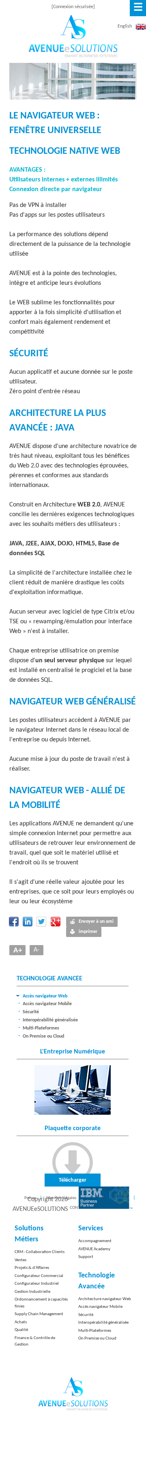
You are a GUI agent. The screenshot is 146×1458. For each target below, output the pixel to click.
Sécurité (31, 1012)
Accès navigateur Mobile (47, 1003)
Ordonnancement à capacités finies (41, 1303)
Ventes (20, 1260)
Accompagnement (95, 1241)
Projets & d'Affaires (32, 1268)
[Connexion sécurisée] (73, 6)
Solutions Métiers (29, 1234)
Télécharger (72, 1180)
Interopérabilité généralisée (50, 1020)
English (125, 26)
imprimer (88, 931)
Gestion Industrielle (32, 1292)
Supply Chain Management (39, 1314)
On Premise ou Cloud (43, 1036)
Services (90, 1228)
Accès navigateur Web (45, 996)
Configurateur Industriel (37, 1283)
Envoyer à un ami (96, 921)
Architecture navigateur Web (104, 1299)
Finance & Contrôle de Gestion (35, 1341)
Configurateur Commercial (39, 1276)
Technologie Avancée (96, 1281)
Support (85, 1257)
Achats (21, 1322)
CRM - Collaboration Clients (39, 1252)
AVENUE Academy (94, 1249)
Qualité (21, 1330)
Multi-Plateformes (41, 1028)
